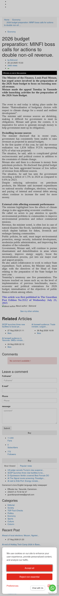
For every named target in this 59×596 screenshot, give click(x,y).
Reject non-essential (29, 576)
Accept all (29, 568)
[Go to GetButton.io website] (52, 593)
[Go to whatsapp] (52, 588)
